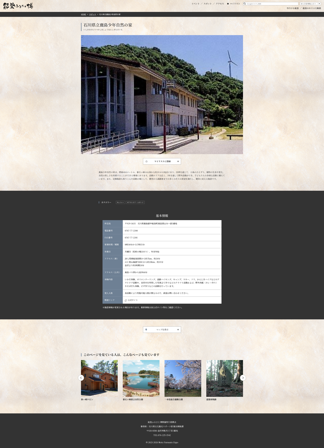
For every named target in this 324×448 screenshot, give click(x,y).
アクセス (220, 4)
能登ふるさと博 (18, 6)
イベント (195, 4)
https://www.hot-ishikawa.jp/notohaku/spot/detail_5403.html (224, 380)
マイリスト (235, 4)
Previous (81, 378)
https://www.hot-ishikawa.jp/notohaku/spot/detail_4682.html (183, 380)
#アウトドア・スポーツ (135, 202)
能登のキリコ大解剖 (312, 8)
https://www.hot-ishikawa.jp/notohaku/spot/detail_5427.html (141, 380)
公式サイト (133, 300)
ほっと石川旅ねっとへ (308, 4)
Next (243, 378)
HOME (83, 14)
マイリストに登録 (162, 161)
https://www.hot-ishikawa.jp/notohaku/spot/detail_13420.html (99, 380)
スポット (208, 4)
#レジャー (120, 202)
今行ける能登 (293, 8)
